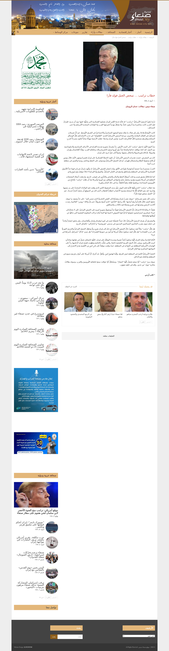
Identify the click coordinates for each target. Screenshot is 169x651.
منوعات (74, 32)
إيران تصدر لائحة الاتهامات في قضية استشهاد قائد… (30, 155)
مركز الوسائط (61, 32)
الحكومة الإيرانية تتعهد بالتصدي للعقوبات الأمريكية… (29, 110)
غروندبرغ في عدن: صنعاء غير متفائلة (29, 315)
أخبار (139, 32)
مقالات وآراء (96, 32)
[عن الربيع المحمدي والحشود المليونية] (78, 302)
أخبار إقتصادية (125, 32)
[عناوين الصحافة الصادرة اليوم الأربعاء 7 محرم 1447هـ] (52, 334)
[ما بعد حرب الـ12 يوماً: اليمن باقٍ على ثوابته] (52, 288)
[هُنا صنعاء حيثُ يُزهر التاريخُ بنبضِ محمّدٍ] (108, 302)
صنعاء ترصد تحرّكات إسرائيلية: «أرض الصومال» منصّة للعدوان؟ (30, 554)
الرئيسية (148, 32)
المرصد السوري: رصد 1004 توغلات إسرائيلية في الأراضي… (30, 126)
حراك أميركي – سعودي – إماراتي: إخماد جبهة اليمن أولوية (31, 300)
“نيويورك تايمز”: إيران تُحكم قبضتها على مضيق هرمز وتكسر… (30, 524)
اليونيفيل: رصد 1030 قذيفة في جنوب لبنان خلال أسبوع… (29, 140)
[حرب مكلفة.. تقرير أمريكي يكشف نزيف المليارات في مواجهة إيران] (52, 542)
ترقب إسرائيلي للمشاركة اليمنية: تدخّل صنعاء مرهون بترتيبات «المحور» (30, 585)
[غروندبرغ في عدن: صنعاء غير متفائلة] (52, 319)
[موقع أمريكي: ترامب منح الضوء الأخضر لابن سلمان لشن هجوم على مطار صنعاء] (36, 495)
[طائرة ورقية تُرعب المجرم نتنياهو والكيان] (138, 302)
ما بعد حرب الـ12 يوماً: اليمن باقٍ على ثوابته (29, 284)
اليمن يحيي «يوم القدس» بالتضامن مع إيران (31, 569)
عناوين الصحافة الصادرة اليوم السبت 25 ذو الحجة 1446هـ (29, 345)
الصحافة (111, 32)
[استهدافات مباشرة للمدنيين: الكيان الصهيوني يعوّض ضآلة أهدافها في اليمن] (36, 264)
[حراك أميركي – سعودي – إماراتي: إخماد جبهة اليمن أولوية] (52, 303)
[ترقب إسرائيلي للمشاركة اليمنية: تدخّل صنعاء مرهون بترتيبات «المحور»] (52, 588)
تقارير (84, 32)
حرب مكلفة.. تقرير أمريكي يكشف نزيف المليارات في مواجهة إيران (30, 539)
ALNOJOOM (28, 647)
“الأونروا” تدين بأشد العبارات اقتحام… (29, 170)
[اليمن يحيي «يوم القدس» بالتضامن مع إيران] (52, 573)
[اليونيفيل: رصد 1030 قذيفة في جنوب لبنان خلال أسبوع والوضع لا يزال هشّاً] (52, 144)
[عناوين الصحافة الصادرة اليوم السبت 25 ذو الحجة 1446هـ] (52, 350)
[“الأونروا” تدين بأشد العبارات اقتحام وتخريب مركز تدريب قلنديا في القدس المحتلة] (52, 174)
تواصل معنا (51, 607)
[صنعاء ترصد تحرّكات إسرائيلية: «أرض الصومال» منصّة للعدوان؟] (52, 558)
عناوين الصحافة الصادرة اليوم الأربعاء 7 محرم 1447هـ (29, 330)
